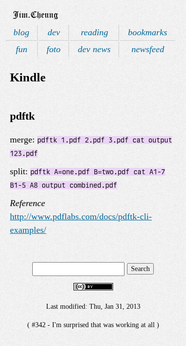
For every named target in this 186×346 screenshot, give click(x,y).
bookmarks (147, 32)
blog (21, 32)
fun (21, 49)
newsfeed (147, 49)
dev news (94, 49)
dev (54, 32)
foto (54, 49)
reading (94, 32)
